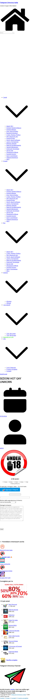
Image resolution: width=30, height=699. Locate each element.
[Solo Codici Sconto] (5, 639)
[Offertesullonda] (5, 613)
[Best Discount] (5, 608)
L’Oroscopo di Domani (15, 646)
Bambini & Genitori (12, 133)
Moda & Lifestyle (11, 143)
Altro (7, 159)
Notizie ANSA (13, 625)
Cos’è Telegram (11, 367)
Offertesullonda (13, 610)
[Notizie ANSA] (5, 629)
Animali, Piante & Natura (13, 128)
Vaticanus (11, 615)
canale (12, 689)
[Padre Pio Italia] (5, 623)
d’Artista (8, 301)
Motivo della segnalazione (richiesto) (11, 500)
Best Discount (13, 604)
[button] (16, 124)
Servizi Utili (9, 150)
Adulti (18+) (9, 126)
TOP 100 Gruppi (11, 335)
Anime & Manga (11, 129)
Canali (5, 374)
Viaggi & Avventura (12, 157)
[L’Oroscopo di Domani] (5, 650)
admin (2, 448)
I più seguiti (6, 305)
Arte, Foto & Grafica (12, 131)
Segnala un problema (15, 494)
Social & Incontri (11, 154)
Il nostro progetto (11, 369)
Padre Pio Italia (13, 620)
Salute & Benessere (12, 147)
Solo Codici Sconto (14, 636)
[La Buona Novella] (5, 634)
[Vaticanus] (5, 618)
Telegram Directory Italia (9, 2)
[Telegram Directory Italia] (15, 31)
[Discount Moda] (5, 644)
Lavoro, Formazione (12, 142)
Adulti (1, 374)
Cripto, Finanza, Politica (13, 135)
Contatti (8, 371)
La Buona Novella (14, 631)
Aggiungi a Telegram (11, 489)
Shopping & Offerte (12, 152)
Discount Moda (13, 641)
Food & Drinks (10, 138)
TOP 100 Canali (11, 333)
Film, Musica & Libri (12, 136)
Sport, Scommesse (11, 156)
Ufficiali (8, 303)
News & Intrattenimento (13, 145)
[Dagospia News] (5, 655)
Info (4, 339)
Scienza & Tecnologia (12, 149)
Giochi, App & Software (13, 140)
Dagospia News (13, 651)
